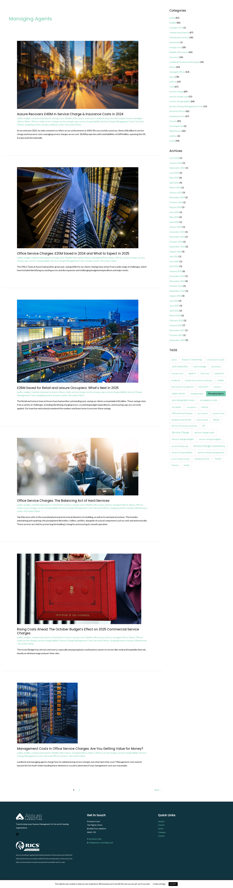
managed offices (100, 257)
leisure (129, 118)
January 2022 (175, 325)
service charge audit (204, 432)
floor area (205, 373)
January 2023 (175, 271)
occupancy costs (208, 400)
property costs (218, 413)
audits (20, 118)
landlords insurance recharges (198, 380)
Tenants (175, 465)
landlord (219, 373)
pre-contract (202, 413)
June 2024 (174, 212)
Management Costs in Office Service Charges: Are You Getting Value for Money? (80, 748)
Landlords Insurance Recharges (110, 118)
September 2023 (177, 246)
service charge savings (180, 459)
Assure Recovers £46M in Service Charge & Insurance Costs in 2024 (70, 114)
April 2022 (174, 310)
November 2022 (177, 281)
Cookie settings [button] (159, 884)
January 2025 (175, 192)
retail (41, 121)
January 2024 (175, 227)
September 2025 (177, 167)
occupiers (191, 407)
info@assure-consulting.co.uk (101, 842)
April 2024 (174, 222)
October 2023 (176, 241)
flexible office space (74, 118)
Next (158, 789)
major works (178, 393)
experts (192, 373)
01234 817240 (95, 839)
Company (162, 832)
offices (204, 407)
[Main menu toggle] (220, 6)
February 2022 (176, 320)
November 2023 (177, 236)
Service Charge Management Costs (117, 121)
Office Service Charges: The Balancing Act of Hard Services (63, 500)
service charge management (210, 452)
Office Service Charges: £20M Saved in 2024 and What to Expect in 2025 (73, 253)
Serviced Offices (101, 508)
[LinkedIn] (17, 835)
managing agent (197, 393)
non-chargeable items (183, 400)
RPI (203, 426)
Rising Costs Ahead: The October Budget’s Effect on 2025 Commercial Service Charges (78, 631)
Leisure (217, 386)
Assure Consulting (192, 359)
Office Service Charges (182, 413)
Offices (34, 121)
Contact (161, 836)
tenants (45, 124)
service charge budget (183, 439)
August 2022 (175, 295)
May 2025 (174, 177)
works (61, 124)
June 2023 (174, 261)
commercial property (41, 118)
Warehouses (141, 508)
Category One (176, 27)
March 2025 (175, 187)
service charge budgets (210, 439)
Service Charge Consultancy (209, 445)
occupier (176, 406)
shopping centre (33, 124)
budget (27, 118)
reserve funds (202, 420)
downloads (174, 42)
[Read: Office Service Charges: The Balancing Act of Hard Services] (77, 466)
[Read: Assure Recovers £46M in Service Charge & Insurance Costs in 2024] (77, 74)
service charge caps (69, 121)
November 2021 (177, 330)
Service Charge (180, 432)
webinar (53, 124)
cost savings (199, 366)
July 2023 (173, 256)
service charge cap (179, 446)
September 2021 (177, 340)
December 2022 (177, 276)
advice (174, 359)
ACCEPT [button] (173, 884)
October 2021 (176, 335)
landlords (175, 380)
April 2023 (174, 266)
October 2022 (176, 286)
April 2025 (174, 182)
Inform (161, 828)
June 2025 (174, 172)
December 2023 (177, 232)
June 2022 (174, 305)
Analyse (161, 821)
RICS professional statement (184, 426)
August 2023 (175, 251)
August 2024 (175, 207)
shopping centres (201, 459)
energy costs (58, 118)
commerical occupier (215, 359)
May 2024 (174, 217)
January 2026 (175, 163)
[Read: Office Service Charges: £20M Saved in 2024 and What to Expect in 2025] (77, 207)
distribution (216, 366)
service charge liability (89, 121)
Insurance (89, 118)
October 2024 (176, 202)
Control (161, 825)
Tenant (217, 458)
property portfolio (181, 419)
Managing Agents (216, 393)
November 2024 (177, 197)
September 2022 (177, 291)
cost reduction (180, 366)
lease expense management (182, 387)
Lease (220, 380)
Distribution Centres (62, 504)
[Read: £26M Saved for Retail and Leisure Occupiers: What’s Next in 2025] (77, 341)
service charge (52, 121)
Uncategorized (176, 126)
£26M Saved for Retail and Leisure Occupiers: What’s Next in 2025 (68, 388)
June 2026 (174, 158)
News (27, 121)
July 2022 (173, 300)
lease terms (203, 387)
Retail (216, 419)
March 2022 (175, 315)
